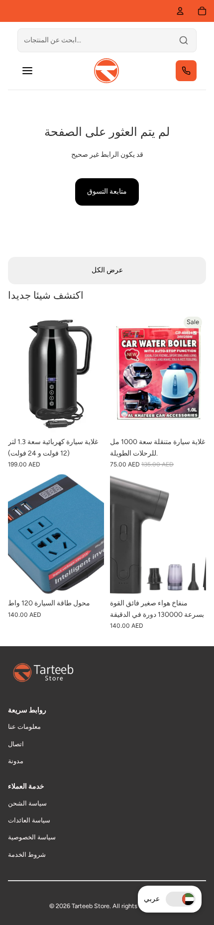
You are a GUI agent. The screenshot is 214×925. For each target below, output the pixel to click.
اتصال (16, 744)
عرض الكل (107, 270)
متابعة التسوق (107, 191)
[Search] (184, 40)
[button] (181, 899)
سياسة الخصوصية (32, 837)
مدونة (15, 761)
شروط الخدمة (27, 854)
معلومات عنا (24, 726)
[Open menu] (27, 71)
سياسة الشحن (27, 803)
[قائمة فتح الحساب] (180, 11)
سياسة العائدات (29, 820)
